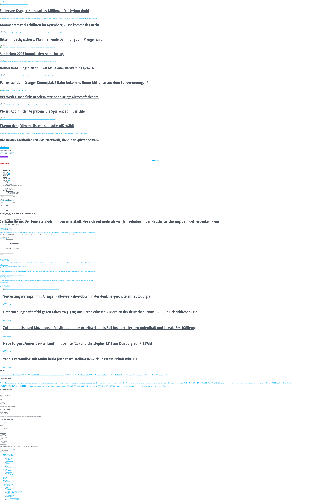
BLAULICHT (17, 375)
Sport (129, 386)
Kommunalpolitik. (138, 383)
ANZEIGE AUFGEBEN (4, 163)
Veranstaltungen (143, 386)
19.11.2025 (2, 229)
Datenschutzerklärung (33, 446)
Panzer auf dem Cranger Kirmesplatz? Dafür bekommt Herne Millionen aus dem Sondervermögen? (74, 82)
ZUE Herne (166, 386)
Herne (124, 382)
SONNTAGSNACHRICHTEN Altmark (37, 386)
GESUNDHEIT (76, 375)
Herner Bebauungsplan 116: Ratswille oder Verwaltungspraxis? (47, 68)
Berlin (12, 383)
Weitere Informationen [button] (5, 267)
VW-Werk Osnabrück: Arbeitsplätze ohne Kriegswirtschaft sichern (49, 96)
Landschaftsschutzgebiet (159, 383)
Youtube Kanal (3, 444)
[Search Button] (14, 196)
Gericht (84, 383)
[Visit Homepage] (7, 153)
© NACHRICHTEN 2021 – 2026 (10, 446)
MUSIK (117, 375)
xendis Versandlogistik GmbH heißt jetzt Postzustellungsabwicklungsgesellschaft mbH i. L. (71, 359)
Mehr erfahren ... (4, 148)
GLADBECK (85, 375)
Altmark (3, 383)
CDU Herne (73, 383)
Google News (3, 433)
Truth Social (2, 440)
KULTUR (5, 172)
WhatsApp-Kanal (3, 441)
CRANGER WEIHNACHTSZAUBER (57, 375)
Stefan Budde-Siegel (6, 228)
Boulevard (46, 383)
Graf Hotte (102, 383)
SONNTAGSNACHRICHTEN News (106, 386)
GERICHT (68, 375)
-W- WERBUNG (4, 375)
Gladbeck (96, 383)
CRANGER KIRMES (44, 375)
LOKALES (6, 174)
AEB (7, 181)
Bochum (41, 383)
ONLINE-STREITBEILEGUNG (12, 193)
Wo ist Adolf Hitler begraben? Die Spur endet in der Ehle (42, 111)
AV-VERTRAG (9, 215)
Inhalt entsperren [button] (4, 265)
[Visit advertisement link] (12, 259)
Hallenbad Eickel (116, 383)
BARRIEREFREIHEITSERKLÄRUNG (14, 185)
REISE (130, 375)
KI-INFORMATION (10, 189)
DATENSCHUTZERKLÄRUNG (12, 224)
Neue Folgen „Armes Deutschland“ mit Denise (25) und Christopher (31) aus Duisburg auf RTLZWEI (77, 343)
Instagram (2, 434)
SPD (120, 386)
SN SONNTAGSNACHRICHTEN (205, 382)
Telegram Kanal (3, 437)
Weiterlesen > (4, 237)
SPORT (5, 190)
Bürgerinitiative (66, 383)
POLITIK (5, 175)
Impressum (24, 446)
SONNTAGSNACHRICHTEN (14, 385)
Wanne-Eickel (152, 386)
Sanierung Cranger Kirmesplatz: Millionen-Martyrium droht (44, 10)
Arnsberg (8, 383)
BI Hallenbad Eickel (30, 383)
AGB (7, 210)
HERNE (92, 374)
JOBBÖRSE (99, 375)
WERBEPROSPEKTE (7, 454)
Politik (186, 382)
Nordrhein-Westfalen (178, 383)
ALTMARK (10, 375)
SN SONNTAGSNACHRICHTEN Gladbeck (252, 383)
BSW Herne (51, 383)
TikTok (1, 438)
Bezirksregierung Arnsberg (20, 383)
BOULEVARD (6, 171)
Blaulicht (37, 383)
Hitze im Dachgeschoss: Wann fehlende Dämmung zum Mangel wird (51, 39)
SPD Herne (124, 386)
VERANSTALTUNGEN (150, 375)
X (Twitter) (2, 442)
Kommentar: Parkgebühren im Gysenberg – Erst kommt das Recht (49, 24)
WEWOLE (161, 375)
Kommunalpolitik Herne (148, 383)
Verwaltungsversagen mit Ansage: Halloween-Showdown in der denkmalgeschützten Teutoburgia (76, 296)
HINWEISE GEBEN (4, 157)
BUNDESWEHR (35, 375)
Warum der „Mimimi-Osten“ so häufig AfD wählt (37, 125)
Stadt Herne (134, 386)
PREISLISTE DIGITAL (14, 192)
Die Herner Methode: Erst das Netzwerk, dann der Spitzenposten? (49, 140)
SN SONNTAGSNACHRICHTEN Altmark (231, 383)
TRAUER (139, 375)
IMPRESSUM (9, 229)
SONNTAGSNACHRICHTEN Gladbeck (57, 386)
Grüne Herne (108, 383)
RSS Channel (3, 435)
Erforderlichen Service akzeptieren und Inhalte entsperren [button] (13, 266)
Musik (172, 383)
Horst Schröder (131, 383)
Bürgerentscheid (58, 383)
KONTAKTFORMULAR (8, 484)
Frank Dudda (79, 383)
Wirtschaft (160, 386)
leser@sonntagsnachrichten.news (7, 406)
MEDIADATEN (9, 239)
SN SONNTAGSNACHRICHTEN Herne (278, 383)
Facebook (2, 431)
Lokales (167, 383)
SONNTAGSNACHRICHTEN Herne (80, 386)
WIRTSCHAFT (6, 178)
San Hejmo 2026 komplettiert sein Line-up (32, 53)
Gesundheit (89, 383)
